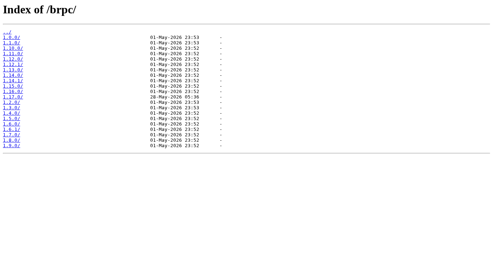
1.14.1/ (13, 80)
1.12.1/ (13, 64)
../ (7, 32)
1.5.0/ (11, 118)
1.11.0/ (13, 53)
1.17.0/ (13, 97)
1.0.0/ (11, 37)
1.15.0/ (13, 86)
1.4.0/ (11, 113)
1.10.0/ (13, 48)
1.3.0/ (11, 107)
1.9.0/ (11, 145)
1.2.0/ (11, 102)
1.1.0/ (11, 42)
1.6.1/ (11, 129)
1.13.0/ (13, 69)
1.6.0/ (11, 124)
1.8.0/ (11, 140)
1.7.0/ (11, 134)
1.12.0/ (13, 59)
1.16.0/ (13, 91)
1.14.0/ (13, 75)
